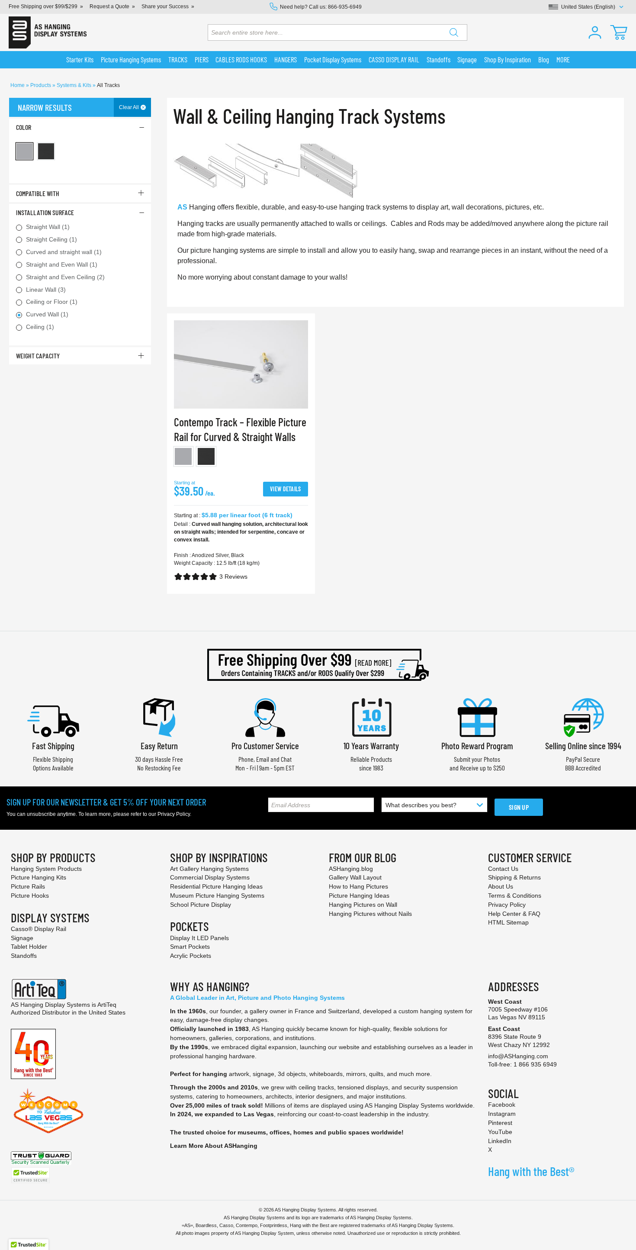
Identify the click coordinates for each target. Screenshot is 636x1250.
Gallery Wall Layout (355, 877)
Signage (22, 937)
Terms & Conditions (514, 895)
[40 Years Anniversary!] (33, 1053)
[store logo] (48, 32)
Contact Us (503, 868)
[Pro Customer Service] (265, 716)
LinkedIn (499, 1140)
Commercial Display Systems (210, 877)
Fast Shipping (53, 745)
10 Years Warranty (371, 745)
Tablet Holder (29, 946)
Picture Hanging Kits (38, 877)
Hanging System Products (46, 868)
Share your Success (165, 6)
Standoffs (24, 955)
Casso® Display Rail (38, 928)
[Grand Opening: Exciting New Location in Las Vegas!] (48, 1110)
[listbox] (241, 458)
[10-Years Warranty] (371, 716)
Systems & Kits (75, 85)
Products (41, 85)
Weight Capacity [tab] (38, 355)
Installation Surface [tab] (45, 212)
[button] (594, 32)
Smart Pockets (190, 946)
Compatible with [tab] (37, 193)
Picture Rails (28, 886)
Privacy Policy (173, 814)
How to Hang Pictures (358, 886)
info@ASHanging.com (518, 1056)
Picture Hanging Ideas (359, 895)
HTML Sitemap (508, 922)
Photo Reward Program (477, 745)
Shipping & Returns (514, 877)
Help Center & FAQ (514, 913)
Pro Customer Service (265, 745)
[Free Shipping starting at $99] (318, 665)
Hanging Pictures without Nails (370, 913)
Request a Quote (109, 6)
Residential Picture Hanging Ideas (216, 886)
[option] (183, 456)
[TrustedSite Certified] (30, 1175)
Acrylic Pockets (190, 955)
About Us (500, 886)
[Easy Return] (159, 716)
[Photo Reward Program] (477, 716)
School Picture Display (200, 904)
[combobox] (337, 32)
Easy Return (159, 745)
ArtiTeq (106, 1004)
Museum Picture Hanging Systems (217, 895)
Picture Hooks (30, 895)
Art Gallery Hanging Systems (209, 868)
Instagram (502, 1113)
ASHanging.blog (351, 868)
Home (18, 85)
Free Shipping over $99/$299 (43, 6)
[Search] (454, 32)
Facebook (501, 1104)
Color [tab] (23, 127)
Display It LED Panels (199, 937)
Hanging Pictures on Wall (363, 904)
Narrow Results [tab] (45, 107)
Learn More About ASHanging (213, 1145)
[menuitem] (80, 59)
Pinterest (500, 1122)
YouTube (500, 1131)
